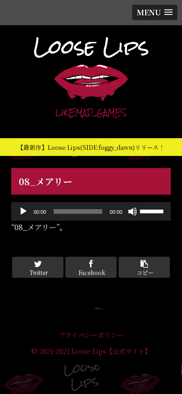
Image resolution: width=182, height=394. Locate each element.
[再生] (23, 211)
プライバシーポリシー (91, 334)
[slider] (153, 210)
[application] (91, 211)
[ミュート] (132, 211)
